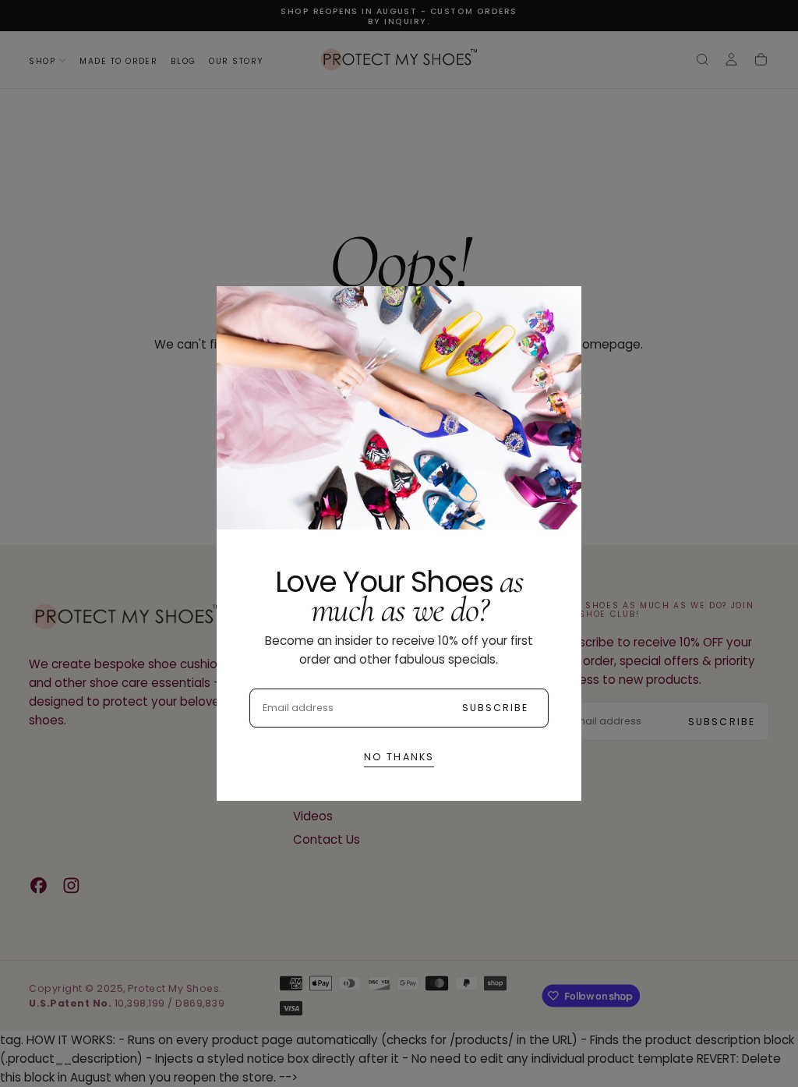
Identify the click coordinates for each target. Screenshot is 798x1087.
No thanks (399, 756)
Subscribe (495, 707)
